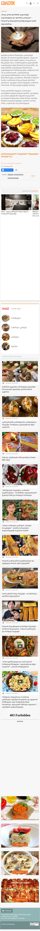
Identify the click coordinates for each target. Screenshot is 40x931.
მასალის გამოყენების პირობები (11, 163)
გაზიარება (9, 170)
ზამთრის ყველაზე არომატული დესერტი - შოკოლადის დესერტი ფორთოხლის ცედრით (19, 389)
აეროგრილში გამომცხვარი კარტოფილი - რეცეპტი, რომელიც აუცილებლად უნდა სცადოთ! (19, 424)
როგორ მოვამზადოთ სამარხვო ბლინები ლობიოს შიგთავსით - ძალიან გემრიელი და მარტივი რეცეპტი (19, 629)
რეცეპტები (20, 817)
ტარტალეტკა (18, 174)
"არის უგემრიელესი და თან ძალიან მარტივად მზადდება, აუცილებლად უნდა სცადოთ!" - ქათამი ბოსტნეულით (19, 664)
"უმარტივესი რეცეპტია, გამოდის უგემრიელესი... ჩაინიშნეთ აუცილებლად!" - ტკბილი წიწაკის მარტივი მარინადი (20, 492)
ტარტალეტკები (13, 178)
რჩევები (11, 174)
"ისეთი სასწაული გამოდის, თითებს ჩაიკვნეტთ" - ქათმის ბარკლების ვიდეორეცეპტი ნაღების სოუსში (16, 528)
